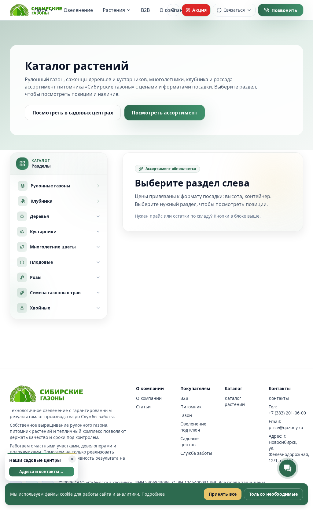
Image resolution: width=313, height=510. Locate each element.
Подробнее (153, 494)
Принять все (223, 494)
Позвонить (284, 10)
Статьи (143, 407)
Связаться (234, 10)
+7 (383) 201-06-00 (287, 413)
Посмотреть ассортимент (164, 112)
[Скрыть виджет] (72, 459)
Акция (199, 10)
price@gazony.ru (286, 427)
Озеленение (78, 10)
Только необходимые (273, 494)
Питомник (190, 407)
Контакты (279, 398)
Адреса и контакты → (41, 471)
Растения (114, 10)
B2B (145, 10)
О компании (149, 398)
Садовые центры (189, 441)
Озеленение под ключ (193, 427)
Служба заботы (196, 453)
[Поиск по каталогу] (173, 10)
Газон (41, 10)
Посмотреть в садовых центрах (72, 112)
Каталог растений (235, 401)
